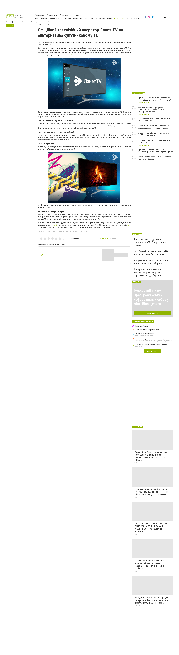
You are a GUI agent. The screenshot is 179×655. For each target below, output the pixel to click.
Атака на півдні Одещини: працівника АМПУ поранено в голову (153, 134)
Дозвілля (77, 15)
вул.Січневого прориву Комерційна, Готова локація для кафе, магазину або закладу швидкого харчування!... (152, 492)
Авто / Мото (129, 18)
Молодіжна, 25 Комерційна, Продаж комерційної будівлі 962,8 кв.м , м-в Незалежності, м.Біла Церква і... (151, 600)
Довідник (53, 15)
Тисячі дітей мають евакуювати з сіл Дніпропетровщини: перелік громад (153, 127)
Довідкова (102, 18)
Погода (87, 18)
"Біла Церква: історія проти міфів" (73, 18)
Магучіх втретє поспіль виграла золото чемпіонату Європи (151, 262)
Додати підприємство (152, 351)
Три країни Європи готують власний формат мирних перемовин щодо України (155, 150)
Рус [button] (160, 17)
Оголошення (137, 18)
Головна (37, 18)
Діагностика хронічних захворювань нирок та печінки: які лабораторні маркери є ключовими (153, 109)
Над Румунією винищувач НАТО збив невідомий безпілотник (151, 253)
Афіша (65, 15)
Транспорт (110, 18)
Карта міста (94, 18)
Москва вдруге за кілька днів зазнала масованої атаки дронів (154, 119)
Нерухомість (44, 18)
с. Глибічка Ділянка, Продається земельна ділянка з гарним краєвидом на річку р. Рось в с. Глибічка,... (149, 564)
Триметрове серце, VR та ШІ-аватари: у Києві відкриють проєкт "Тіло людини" (154, 99)
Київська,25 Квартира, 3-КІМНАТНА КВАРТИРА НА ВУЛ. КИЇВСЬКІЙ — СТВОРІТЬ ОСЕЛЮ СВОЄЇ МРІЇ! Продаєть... (150, 527)
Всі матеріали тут (152, 313)
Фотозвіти (59, 18)
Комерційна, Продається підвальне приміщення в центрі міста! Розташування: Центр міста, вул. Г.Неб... (151, 456)
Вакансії (52, 18)
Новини (40, 15)
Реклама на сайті (119, 18)
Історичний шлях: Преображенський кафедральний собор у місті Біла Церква (151, 297)
